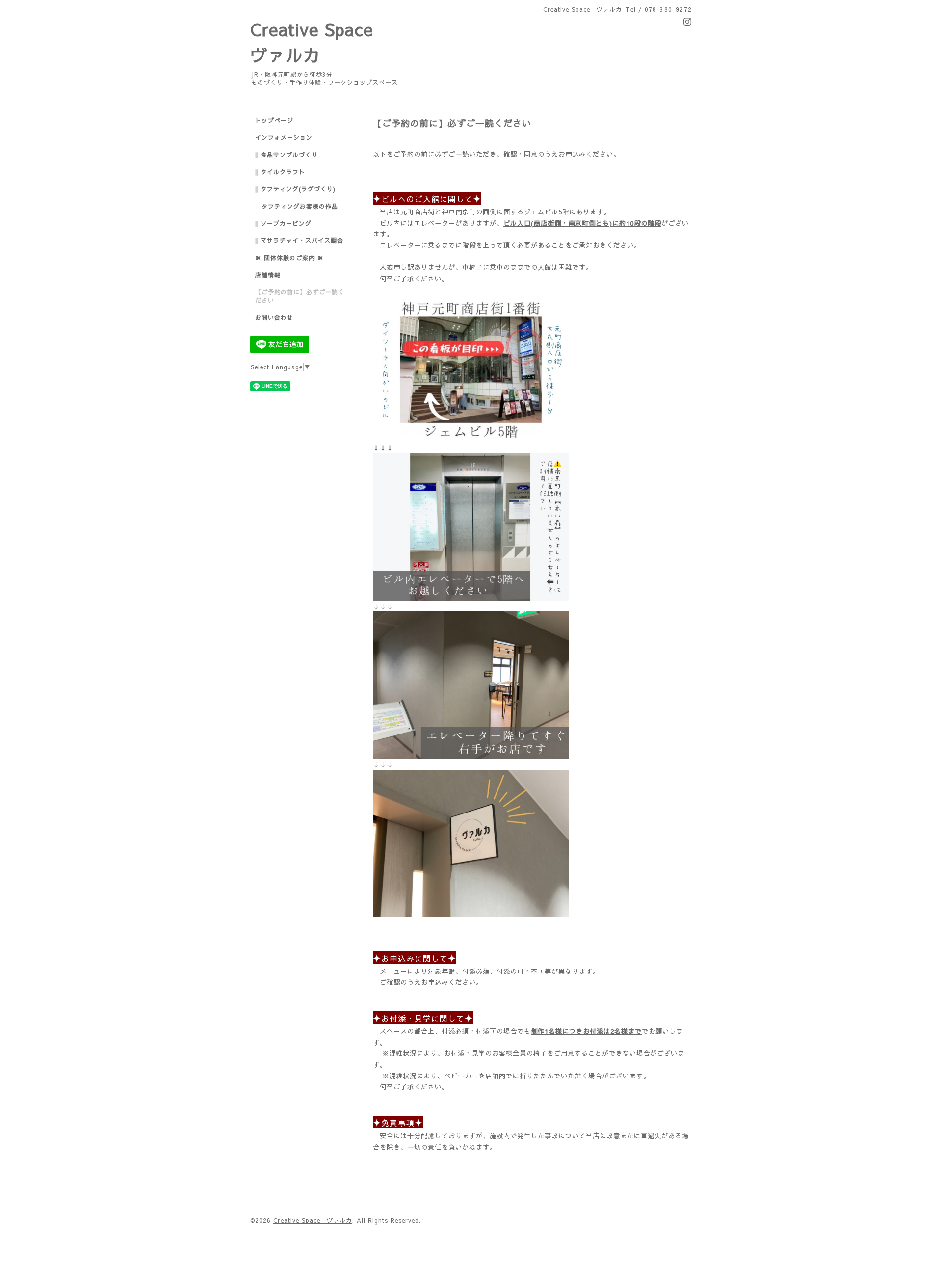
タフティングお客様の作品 (296, 206)
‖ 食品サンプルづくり (286, 154)
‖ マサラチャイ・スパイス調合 (299, 240)
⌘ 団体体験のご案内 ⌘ (289, 258)
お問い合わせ (274, 317)
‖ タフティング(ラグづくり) (295, 189)
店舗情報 (268, 275)
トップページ (274, 120)
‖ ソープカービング (283, 223)
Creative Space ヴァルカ (312, 1220)
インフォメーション (284, 137)
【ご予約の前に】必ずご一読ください (299, 296)
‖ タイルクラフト (280, 172)
